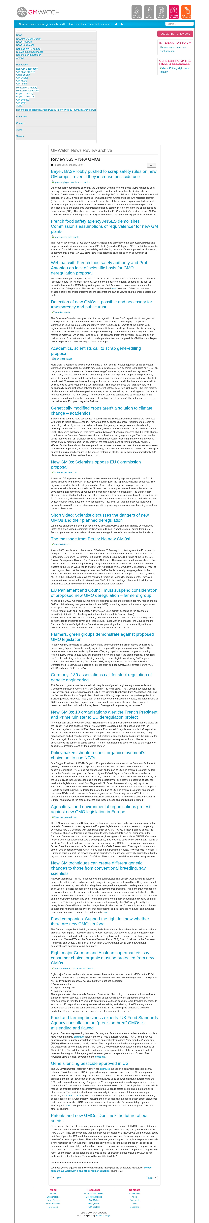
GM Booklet (22, 99)
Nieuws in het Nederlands (29, 52)
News (19, 35)
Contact (20, 123)
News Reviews (24, 42)
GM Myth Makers (25, 71)
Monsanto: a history (26, 87)
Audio (19, 105)
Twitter (135, 1203)
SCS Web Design (103, 1215)
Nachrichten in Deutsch (28, 55)
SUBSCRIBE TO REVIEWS (175, 34)
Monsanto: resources (27, 90)
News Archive (53, 1200)
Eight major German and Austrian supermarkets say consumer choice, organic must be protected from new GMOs (102, 957)
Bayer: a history (24, 93)
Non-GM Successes (27, 68)
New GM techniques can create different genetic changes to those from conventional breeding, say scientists (98, 868)
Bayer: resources (25, 96)
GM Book (21, 102)
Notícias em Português (28, 49)
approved (105, 1069)
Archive (20, 58)
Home (53, 1193)
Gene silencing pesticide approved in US (90, 1063)
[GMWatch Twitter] (116, 24)
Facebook (134, 1200)
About (19, 129)
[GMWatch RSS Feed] (121, 24)
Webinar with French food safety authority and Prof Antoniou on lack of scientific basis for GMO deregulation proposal (99, 267)
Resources (22, 64)
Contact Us (134, 1193)
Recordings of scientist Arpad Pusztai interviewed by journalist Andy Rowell (56, 109)
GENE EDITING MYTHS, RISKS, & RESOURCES (175, 62)
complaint (79, 1036)
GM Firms (21, 83)
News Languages (25, 45)
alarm (68, 1105)
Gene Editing (23, 74)
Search (20, 136)
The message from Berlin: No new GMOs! (90, 539)
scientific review (72, 1095)
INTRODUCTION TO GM (175, 42)
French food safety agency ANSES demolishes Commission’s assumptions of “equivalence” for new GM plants (104, 226)
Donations (21, 116)
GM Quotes (22, 77)
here (113, 288)
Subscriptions (53, 1197)
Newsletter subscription (28, 39)
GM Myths (21, 80)
